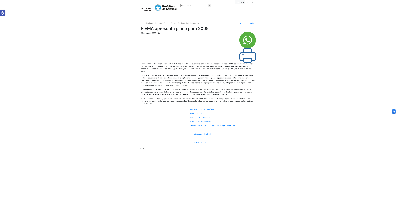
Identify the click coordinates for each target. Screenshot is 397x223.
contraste (240, 2)
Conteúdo (158, 23)
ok (210, 5)
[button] (2, 13)
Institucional (148, 23)
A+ (253, 2)
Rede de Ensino (170, 23)
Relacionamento (192, 23)
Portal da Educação (246, 23)
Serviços (181, 23)
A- (248, 2)
